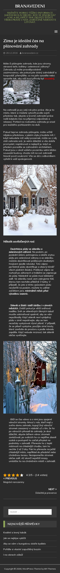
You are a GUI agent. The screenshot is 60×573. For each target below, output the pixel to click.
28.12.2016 (12, 53)
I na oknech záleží (13, 554)
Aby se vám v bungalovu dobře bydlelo (24, 543)
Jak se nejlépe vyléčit (14, 538)
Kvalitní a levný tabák (14, 532)
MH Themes (50, 569)
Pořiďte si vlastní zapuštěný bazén (22, 549)
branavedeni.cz (30, 53)
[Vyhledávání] (30, 512)
